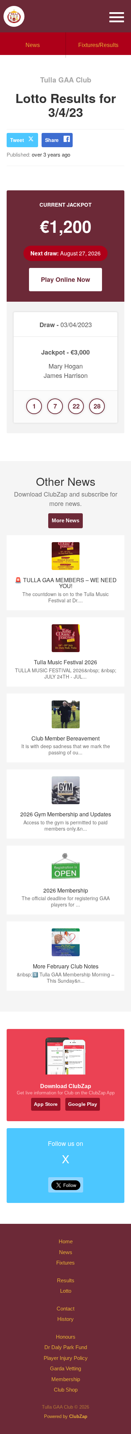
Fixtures (65, 1263)
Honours (65, 1337)
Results (65, 1280)
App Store (46, 1104)
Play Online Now (65, 279)
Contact (65, 1309)
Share (52, 139)
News (33, 45)
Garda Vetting (65, 1368)
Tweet (17, 139)
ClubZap (78, 1416)
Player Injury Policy (66, 1358)
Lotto (65, 1291)
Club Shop (66, 1390)
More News (65, 520)
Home (66, 1241)
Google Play (82, 1104)
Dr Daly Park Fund (65, 1347)
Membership (65, 1379)
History (65, 1319)
